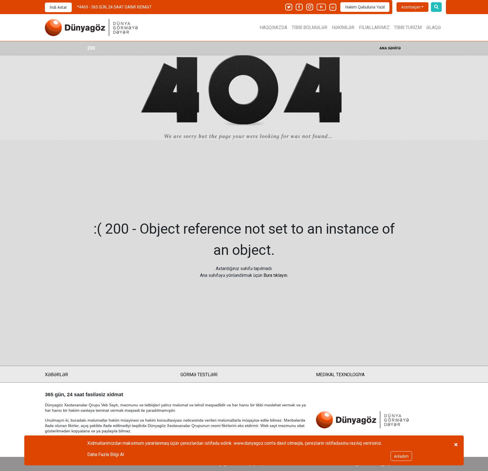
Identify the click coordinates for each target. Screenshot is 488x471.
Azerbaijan (411, 7)
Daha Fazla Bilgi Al (105, 454)
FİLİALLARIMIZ (374, 27)
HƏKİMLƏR (343, 27)
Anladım (401, 456)
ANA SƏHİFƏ (390, 48)
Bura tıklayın (275, 275)
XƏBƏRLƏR (56, 374)
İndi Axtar (58, 7)
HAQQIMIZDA (273, 27)
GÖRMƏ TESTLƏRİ (198, 374)
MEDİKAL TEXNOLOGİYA (340, 374)
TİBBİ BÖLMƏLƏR (309, 27)
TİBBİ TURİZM (408, 27)
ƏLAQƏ (433, 27)
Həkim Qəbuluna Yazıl (365, 7)
